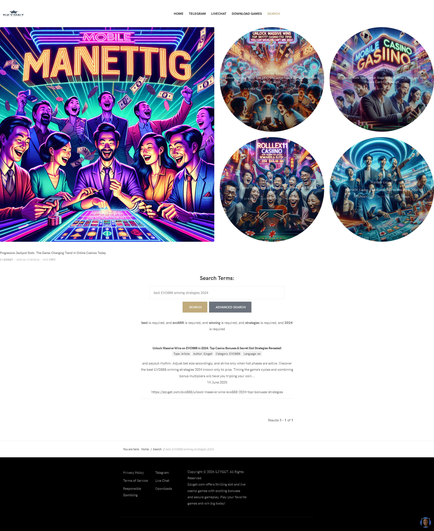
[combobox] (217, 292)
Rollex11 (272, 180)
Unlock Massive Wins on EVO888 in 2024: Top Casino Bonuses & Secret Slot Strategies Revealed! (217, 348)
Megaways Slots (381, 70)
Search (195, 307)
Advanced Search (231, 307)
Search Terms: (217, 277)
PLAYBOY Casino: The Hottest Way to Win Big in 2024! (382, 190)
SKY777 (272, 70)
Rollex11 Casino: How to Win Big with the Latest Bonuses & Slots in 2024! (272, 189)
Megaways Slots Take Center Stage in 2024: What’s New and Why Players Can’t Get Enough (382, 79)
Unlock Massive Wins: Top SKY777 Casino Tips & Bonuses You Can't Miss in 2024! (272, 79)
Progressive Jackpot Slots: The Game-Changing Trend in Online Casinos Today (53, 253)
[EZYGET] (13, 14)
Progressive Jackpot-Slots (20, 247)
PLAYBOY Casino (382, 182)
